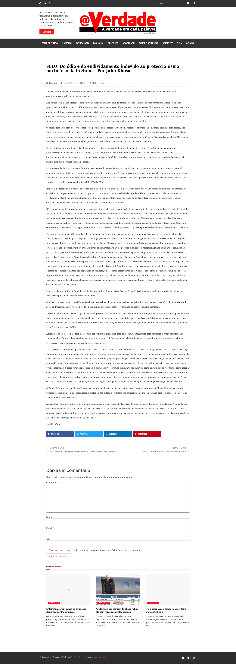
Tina (179, 43)
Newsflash (129, 43)
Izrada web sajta (99, 657)
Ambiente (168, 43)
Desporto (113, 43)
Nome (50, 517)
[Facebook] (40, 3)
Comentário (53, 482)
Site (48, 539)
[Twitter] (45, 3)
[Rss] (50, 3)
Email (50, 528)
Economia (98, 43)
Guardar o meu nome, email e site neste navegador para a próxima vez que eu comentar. (95, 550)
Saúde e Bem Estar (149, 43)
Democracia (82, 43)
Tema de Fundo (50, 43)
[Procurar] (188, 3)
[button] (60, 434)
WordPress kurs (81, 657)
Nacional (67, 43)
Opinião (190, 43)
